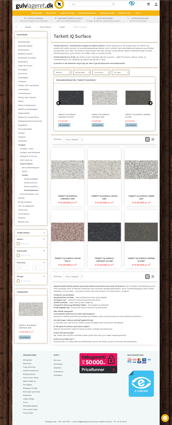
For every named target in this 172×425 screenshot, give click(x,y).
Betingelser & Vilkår (30, 388)
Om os (137, 13)
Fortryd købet (28, 413)
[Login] (156, 4)
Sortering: (58, 139)
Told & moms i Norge (30, 377)
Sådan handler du (29, 381)
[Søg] (113, 4)
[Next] (150, 103)
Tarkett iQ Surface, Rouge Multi (68, 259)
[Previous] (58, 103)
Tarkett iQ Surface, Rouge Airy (104, 197)
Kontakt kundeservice (87, 13)
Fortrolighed (27, 385)
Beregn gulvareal (107, 13)
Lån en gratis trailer (30, 409)
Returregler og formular (31, 392)
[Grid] (147, 139)
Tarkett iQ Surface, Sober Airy (141, 197)
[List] (152, 139)
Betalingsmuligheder (30, 406)
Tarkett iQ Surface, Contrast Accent (67, 115)
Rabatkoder (27, 395)
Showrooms (51, 13)
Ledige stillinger (29, 399)
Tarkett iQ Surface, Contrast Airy (28, 326)
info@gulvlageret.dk (84, 421)
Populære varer (125, 13)
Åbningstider (37, 13)
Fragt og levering (67, 13)
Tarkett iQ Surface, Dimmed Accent (137, 115)
